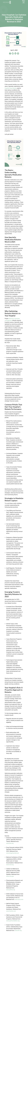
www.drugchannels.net (12, 853)
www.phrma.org (10, 889)
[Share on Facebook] (10, 54)
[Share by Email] (18, 54)
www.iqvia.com (19, 899)
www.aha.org (9, 843)
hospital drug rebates (10, 88)
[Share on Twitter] (13, 54)
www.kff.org (18, 930)
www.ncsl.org (10, 864)
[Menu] (23, 2)
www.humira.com (11, 911)
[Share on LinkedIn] (15, 54)
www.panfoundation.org (13, 921)
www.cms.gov (10, 876)
